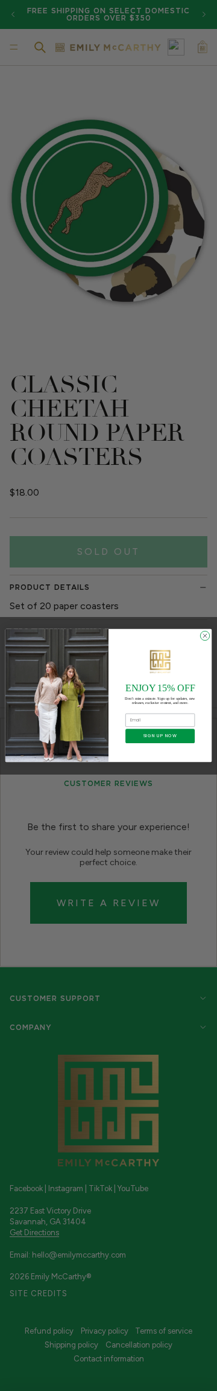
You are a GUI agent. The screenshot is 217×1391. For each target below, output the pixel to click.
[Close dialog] (204, 635)
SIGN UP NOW (160, 736)
